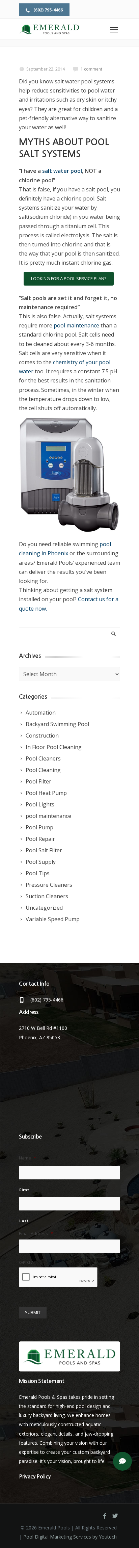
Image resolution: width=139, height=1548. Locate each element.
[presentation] (58, 1277)
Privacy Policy (35, 1476)
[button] (122, 1461)
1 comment (91, 69)
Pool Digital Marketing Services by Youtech (70, 1536)
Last (24, 1220)
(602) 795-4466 (47, 10)
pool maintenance (76, 325)
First (24, 1189)
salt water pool (62, 171)
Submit (32, 1312)
